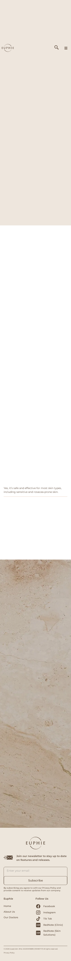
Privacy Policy (9, 953)
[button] (66, 48)
